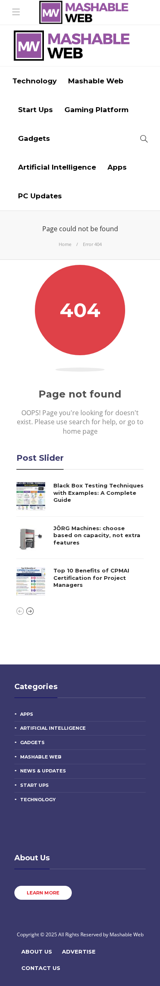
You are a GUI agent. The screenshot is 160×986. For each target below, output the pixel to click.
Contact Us (40, 968)
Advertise (79, 951)
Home (65, 244)
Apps (117, 167)
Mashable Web (95, 81)
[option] (80, 539)
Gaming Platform (96, 110)
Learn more (43, 893)
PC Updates (40, 196)
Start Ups (35, 110)
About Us (36, 951)
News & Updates (43, 771)
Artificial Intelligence (57, 167)
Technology (34, 81)
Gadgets (34, 138)
